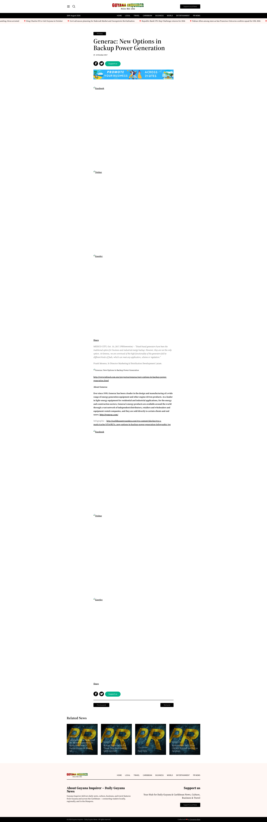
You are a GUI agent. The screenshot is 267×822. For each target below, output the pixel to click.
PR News (196, 15)
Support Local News (190, 6)
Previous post (101, 705)
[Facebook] (133, 127)
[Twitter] (133, 210)
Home (119, 15)
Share (96, 340)
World (170, 15)
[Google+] (133, 294)
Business (159, 15)
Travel (137, 15)
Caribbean (147, 15)
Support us (112, 63)
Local (127, 15)
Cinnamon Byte (195, 819)
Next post (167, 705)
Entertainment (183, 15)
